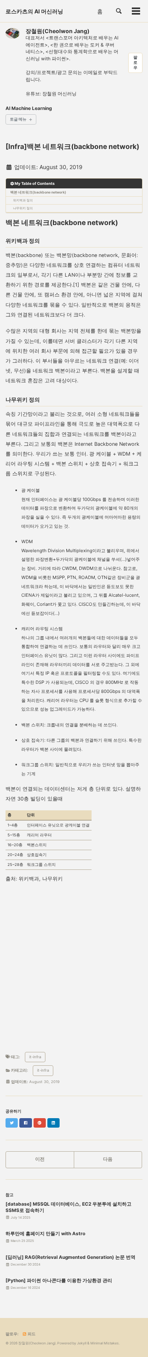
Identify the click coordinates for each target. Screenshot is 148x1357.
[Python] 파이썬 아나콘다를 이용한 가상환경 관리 (59, 1280)
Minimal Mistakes (104, 1343)
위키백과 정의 (23, 200)
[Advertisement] (74, 967)
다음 (107, 1159)
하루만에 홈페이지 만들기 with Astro (45, 1233)
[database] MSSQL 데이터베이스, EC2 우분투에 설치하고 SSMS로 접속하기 (68, 1207)
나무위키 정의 (23, 208)
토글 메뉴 (18, 119)
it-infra (35, 1057)
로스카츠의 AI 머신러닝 (34, 11)
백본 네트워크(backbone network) (38, 192)
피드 (31, 1334)
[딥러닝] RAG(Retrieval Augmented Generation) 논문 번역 (70, 1257)
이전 (40, 1159)
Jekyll (81, 1343)
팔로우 (135, 62)
